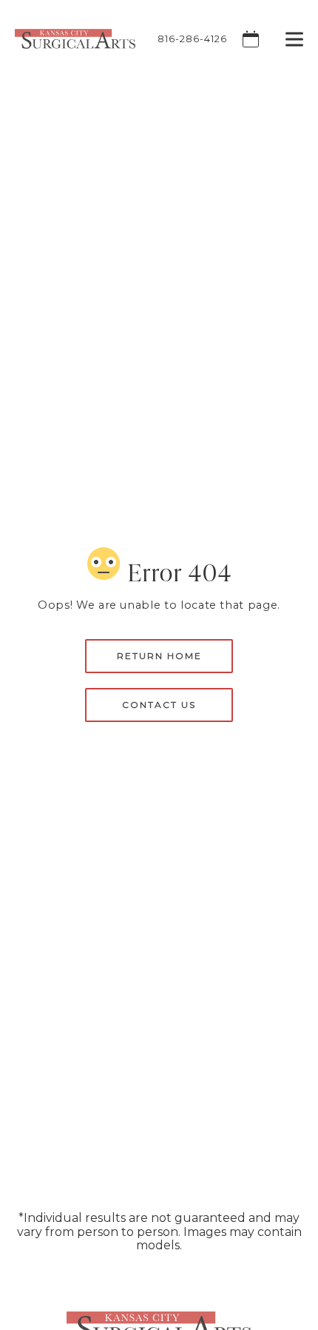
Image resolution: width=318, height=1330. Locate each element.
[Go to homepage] (67, 39)
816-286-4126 (192, 38)
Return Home (159, 655)
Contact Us (159, 704)
